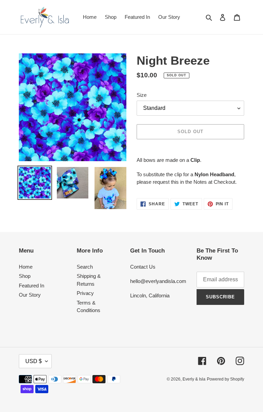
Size (142, 95)
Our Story (30, 295)
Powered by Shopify (225, 379)
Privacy (85, 293)
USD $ (33, 361)
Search (85, 267)
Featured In (31, 285)
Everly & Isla (194, 379)
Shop (24, 276)
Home (26, 267)
